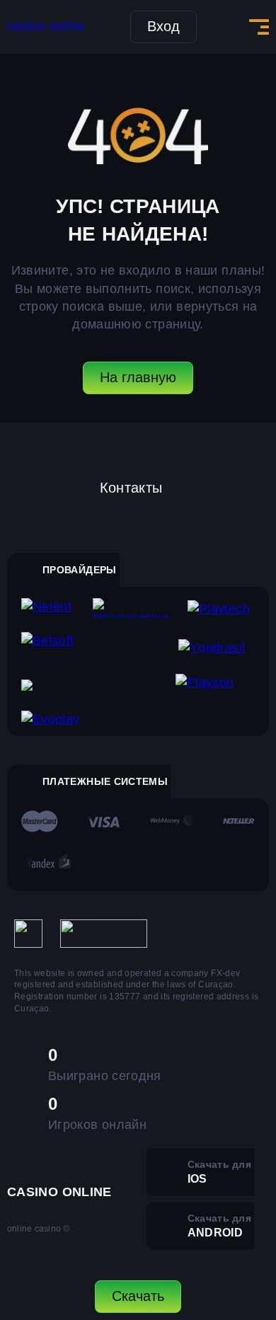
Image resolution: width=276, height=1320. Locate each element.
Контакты (131, 487)
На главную (138, 377)
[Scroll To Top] (252, 1232)
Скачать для (219, 1172)
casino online (46, 26)
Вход (163, 26)
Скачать (138, 1296)
